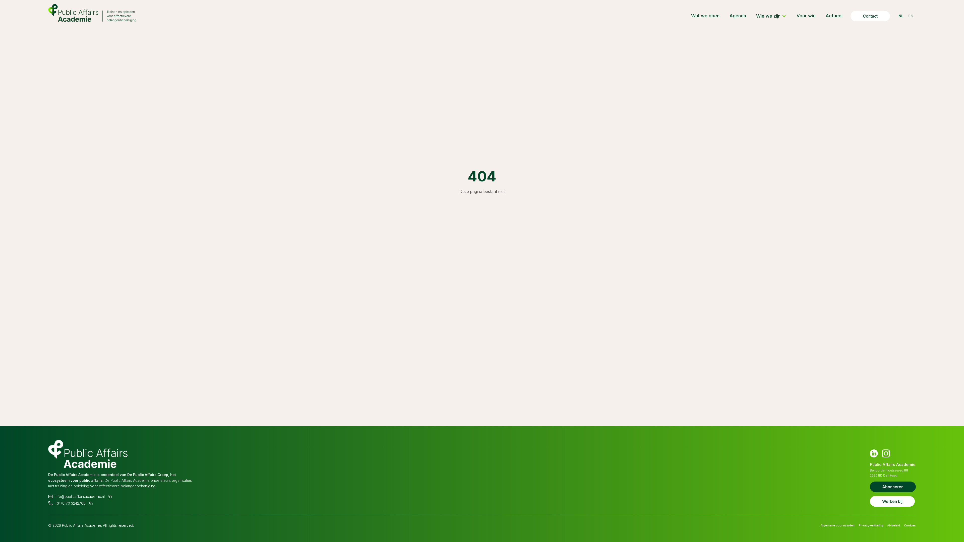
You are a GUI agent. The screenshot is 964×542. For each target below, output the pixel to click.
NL (897, 16)
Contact (865, 16)
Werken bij (892, 501)
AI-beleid (889, 525)
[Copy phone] (91, 503)
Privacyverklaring (862, 525)
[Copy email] (110, 495)
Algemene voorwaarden (822, 525)
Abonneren (892, 486)
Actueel (829, 15)
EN (910, 16)
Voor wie (801, 15)
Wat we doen (701, 15)
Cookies (908, 525)
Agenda (733, 15)
